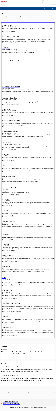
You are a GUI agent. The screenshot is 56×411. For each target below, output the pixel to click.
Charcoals (5, 244)
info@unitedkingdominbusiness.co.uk (11, 403)
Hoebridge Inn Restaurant (11, 86)
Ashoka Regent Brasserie (11, 303)
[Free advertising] (4, 1)
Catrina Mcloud (7, 25)
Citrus (4, 233)
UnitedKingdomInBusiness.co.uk (10, 401)
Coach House (7, 109)
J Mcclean (6, 47)
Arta (3, 165)
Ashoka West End (8, 221)
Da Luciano (6, 199)
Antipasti (5, 316)
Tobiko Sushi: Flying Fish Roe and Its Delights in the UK (9, 366)
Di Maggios (6, 154)
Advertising (35, 407)
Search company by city (49, 8)
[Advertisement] (28, 74)
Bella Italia (6, 266)
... (1, 19)
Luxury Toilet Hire (5, 349)
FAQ (31, 407)
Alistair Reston (7, 143)
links (45, 407)
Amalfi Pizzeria (7, 327)
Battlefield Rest (7, 290)
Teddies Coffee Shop (9, 98)
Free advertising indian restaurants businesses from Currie (14, 392)
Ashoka (5, 210)
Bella (4, 278)
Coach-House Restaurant (11, 120)
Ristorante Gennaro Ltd (10, 36)
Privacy (12, 407)
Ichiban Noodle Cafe (9, 188)
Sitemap (41, 407)
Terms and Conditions (24, 407)
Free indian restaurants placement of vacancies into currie (41, 392)
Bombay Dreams (8, 255)
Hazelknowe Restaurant (10, 131)
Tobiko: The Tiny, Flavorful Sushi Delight (9, 375)
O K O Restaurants (9, 176)
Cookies (16, 407)
